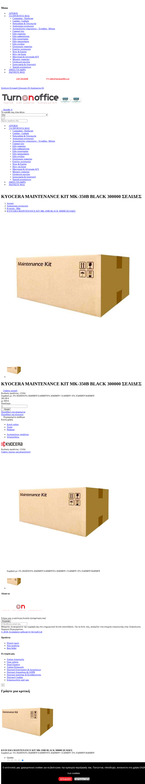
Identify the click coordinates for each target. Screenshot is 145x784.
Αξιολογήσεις (13, 437)
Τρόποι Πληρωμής (15, 667)
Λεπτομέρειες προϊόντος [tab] (18, 434)
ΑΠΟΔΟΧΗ (65, 779)
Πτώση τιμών (13, 643)
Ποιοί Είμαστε (13, 664)
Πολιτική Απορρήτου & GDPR (21, 672)
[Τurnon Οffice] (22, 615)
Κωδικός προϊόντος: (10, 393)
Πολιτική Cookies (15, 677)
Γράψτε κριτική (10, 390)
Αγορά (6, 409)
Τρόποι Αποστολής (15, 659)
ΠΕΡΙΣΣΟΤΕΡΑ (82, 779)
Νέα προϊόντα (13, 645)
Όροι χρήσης (12, 662)
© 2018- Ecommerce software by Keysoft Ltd (21, 632)
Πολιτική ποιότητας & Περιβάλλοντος (24, 675)
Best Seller (11, 648)
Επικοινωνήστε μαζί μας (18, 680)
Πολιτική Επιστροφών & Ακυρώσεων (24, 669)
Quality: (10, 757)
